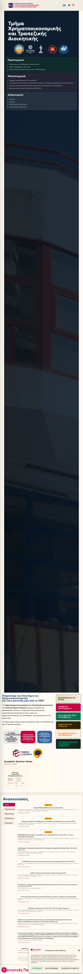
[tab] (9, 805)
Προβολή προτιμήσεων (70, 968)
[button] (79, 950)
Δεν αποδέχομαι (51, 968)
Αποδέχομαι (37, 968)
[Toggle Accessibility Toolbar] (4, 969)
